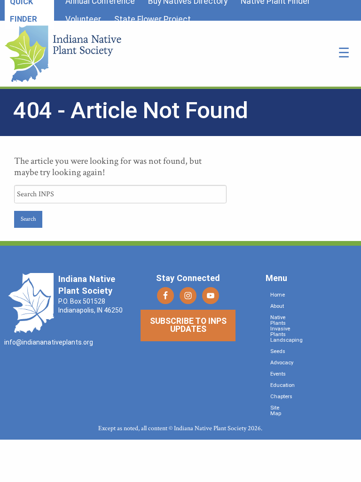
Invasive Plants (280, 331)
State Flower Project (152, 19)
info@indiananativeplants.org (48, 342)
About (277, 306)
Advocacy (281, 363)
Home (277, 295)
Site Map (275, 410)
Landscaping (286, 340)
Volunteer (83, 19)
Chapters (281, 397)
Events (278, 374)
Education (282, 385)
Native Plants (278, 320)
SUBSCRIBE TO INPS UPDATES (188, 325)
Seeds (277, 351)
